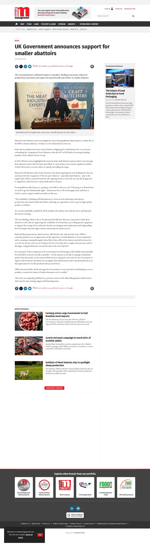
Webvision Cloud (79, 533)
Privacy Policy (76, 524)
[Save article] (92, 66)
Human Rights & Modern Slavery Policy (112, 524)
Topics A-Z (46, 524)
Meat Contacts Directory (61, 29)
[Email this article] (30, 66)
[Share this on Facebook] (16, 66)
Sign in (68, 62)
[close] (93, 62)
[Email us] (78, 508)
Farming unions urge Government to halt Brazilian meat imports (67, 315)
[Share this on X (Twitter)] (21, 66)
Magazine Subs (32, 29)
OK (40, 535)
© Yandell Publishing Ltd (75, 526)
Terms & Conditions (60, 524)
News (17, 41)
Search (133, 16)
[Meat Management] (22, 19)
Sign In (107, 9)
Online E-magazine (44, 29)
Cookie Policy (89, 524)
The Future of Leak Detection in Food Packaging (115, 93)
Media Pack (74, 29)
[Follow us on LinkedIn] (72, 508)
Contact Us (83, 29)
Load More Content (54, 388)
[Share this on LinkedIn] (25, 66)
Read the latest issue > (46, 15)
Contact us (25, 524)
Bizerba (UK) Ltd (120, 100)
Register (119, 9)
